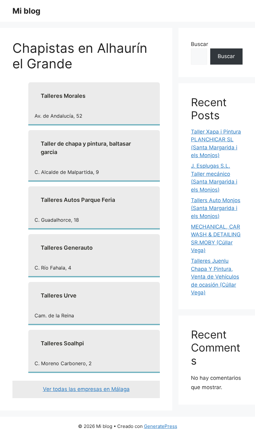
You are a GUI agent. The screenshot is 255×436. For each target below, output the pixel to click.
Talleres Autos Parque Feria (78, 200)
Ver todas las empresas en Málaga (86, 389)
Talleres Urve (58, 295)
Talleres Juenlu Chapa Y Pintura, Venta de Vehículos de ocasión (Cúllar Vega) (215, 277)
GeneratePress (160, 426)
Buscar (199, 44)
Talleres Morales (63, 96)
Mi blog (26, 11)
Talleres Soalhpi (62, 343)
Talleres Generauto (67, 247)
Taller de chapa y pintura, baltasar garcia (86, 147)
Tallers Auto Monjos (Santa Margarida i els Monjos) (215, 208)
